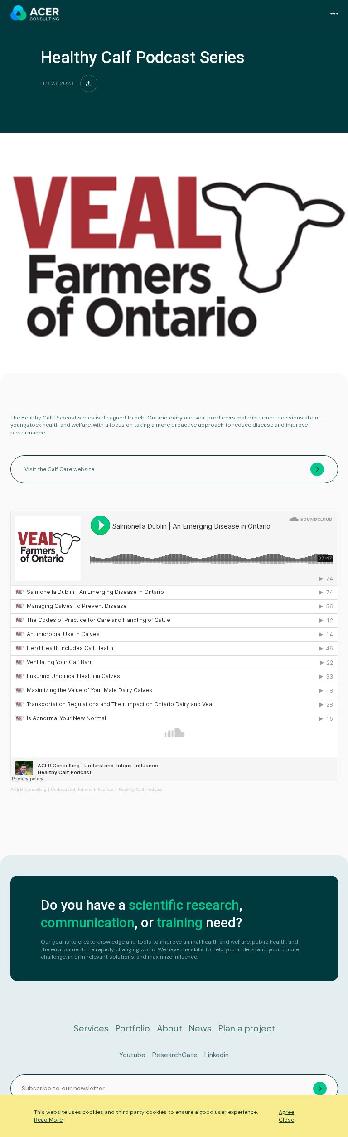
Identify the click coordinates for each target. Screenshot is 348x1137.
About (169, 1028)
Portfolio (133, 1028)
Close (286, 1119)
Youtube (132, 1055)
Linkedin (216, 1055)
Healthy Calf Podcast (141, 789)
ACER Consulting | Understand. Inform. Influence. (62, 789)
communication (88, 922)
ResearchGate (175, 1055)
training (180, 922)
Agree (286, 1112)
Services (91, 1028)
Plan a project (246, 1028)
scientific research (184, 905)
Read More (48, 1119)
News (200, 1028)
